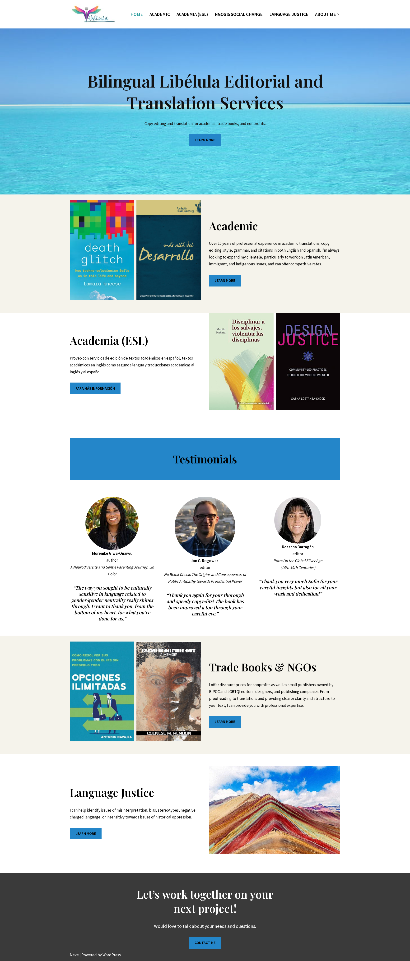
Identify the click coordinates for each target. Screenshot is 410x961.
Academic (159, 14)
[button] (338, 14)
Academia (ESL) (192, 14)
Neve (74, 954)
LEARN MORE (205, 140)
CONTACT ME (205, 942)
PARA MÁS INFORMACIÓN (95, 388)
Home (136, 14)
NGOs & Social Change (239, 14)
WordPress (111, 954)
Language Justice (288, 14)
